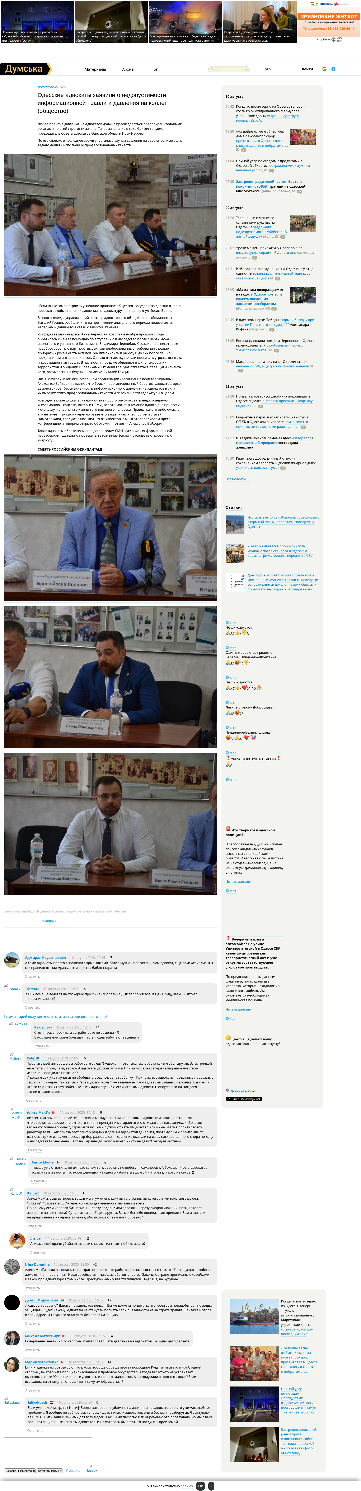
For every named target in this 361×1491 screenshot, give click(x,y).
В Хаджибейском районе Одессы (265, 438)
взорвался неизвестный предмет (274, 440)
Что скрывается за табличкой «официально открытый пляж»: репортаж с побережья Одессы (283, 522)
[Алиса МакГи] (15, 1117)
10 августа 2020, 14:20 (81, 1162)
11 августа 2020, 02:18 (63, 1238)
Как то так (43, 1027)
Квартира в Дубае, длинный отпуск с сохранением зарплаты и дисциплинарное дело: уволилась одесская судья (256, 36)
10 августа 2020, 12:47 (74, 1027)
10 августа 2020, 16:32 (85, 1300)
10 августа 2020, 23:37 (85, 1362)
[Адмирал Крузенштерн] (12, 966)
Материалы (95, 69)
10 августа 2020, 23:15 (87, 1336)
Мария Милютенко (41, 1362)
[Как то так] (19, 1024)
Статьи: (234, 507)
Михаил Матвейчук (42, 1336)
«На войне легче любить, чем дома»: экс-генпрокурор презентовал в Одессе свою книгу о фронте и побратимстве (299, 1360)
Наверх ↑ (49, 920)
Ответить (32, 976)
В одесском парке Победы (258, 319)
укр (268, 68)
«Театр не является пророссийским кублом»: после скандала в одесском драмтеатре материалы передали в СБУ (280, 551)
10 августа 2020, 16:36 (60, 1193)
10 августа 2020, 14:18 (77, 1112)
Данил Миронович (41, 1300)
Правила (73, 1470)
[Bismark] (12, 989)
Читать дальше (238, 881)
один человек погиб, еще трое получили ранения (273, 363)
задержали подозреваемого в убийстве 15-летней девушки (262, 232)
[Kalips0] (15, 1058)
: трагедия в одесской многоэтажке (271, 188)
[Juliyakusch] (13, 1402)
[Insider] (17, 1247)
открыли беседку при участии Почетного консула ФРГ (275, 322)
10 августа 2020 (48, 87)
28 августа (235, 386)
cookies (187, 1486)
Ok (200, 1486)
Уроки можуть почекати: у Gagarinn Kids (269, 248)
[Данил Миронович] (12, 1309)
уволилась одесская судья (257, 467)
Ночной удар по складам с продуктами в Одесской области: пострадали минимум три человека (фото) (32, 36)
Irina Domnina (37, 1264)
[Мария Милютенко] (12, 1371)
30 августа (235, 96)
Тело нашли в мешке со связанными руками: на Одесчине (255, 222)
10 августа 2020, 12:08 (61, 988)
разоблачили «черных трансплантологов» (269, 347)
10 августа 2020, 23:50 (74, 1402)
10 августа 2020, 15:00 (71, 1264)
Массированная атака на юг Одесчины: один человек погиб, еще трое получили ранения (182, 38)
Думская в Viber (243, 1091)
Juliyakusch (37, 1402)
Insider (36, 1238)
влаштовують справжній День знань (266, 252)
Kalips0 (33, 1058)
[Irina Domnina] (12, 1273)
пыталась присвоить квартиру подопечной (274, 403)
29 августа (235, 207)
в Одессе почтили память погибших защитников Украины (259, 299)
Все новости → (238, 479)
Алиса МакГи (38, 1112)
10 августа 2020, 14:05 (60, 1058)
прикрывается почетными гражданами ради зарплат (272, 424)
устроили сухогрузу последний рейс (267, 118)
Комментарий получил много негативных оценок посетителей (55, 1016)
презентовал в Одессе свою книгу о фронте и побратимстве (262, 143)
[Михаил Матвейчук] (12, 1345)
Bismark (32, 988)
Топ (155, 69)
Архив (128, 69)
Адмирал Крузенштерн (45, 957)
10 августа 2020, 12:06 (87, 957)
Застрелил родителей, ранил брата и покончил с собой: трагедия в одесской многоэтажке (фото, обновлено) (111, 36)
